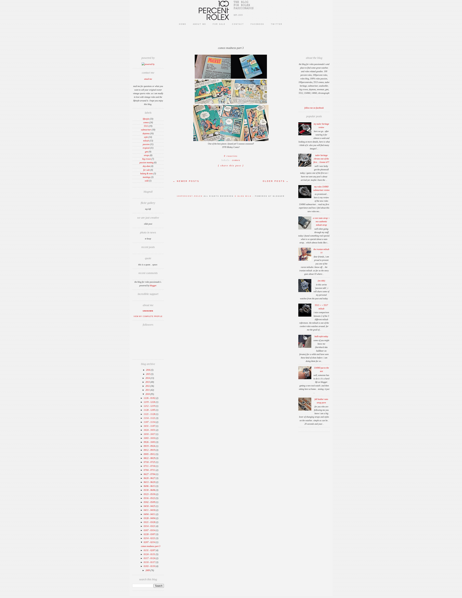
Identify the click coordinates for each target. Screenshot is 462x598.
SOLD (146, 180)
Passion (146, 144)
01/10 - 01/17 (150, 562)
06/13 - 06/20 (150, 482)
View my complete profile (148, 316)
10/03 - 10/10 (150, 438)
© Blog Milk (244, 196)
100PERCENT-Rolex (190, 196)
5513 (146, 126)
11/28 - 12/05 (150, 410)
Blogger (153, 285)
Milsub (146, 140)
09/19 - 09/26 (150, 446)
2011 (147, 390)
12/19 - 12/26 (150, 402)
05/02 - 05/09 (150, 502)
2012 (147, 386)
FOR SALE (219, 24)
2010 (147, 394)
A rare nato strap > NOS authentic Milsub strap (321, 221)
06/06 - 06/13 (150, 486)
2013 (147, 382)
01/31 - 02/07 (150, 550)
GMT (146, 151)
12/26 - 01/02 (150, 398)
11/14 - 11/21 (150, 418)
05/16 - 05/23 (150, 498)
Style (146, 137)
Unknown (148, 311)
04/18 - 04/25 (150, 506)
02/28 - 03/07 (150, 534)
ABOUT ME (199, 24)
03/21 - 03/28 (150, 522)
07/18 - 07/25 (150, 462)
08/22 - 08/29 (150, 458)
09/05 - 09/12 (150, 454)
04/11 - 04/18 (150, 510)
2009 (147, 570)
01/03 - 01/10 (150, 566)
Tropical (146, 148)
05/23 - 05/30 (150, 494)
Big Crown (146, 159)
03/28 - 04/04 (150, 518)
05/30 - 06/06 (150, 490)
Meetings (146, 177)
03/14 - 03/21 (150, 526)
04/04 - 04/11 (150, 514)
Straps (146, 155)
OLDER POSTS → (276, 181)
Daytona (146, 133)
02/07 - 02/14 (150, 542)
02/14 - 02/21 (150, 538)
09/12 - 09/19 (150, 450)
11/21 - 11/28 (150, 414)
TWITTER (276, 24)
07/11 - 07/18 (150, 466)
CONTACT (238, 24)
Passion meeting (146, 162)
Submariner (146, 129)
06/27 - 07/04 (150, 474)
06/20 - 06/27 (150, 478)
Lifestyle (146, 119)
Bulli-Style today (321, 336)
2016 (148, 370)
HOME (182, 24)
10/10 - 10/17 (150, 434)
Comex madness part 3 (150, 546)
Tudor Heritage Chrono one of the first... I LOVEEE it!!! (321, 158)
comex (146, 122)
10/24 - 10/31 (150, 430)
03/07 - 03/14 (150, 530)
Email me (148, 79)
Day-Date (146, 166)
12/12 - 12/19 (150, 406)
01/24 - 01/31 (150, 554)
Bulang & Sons (146, 173)
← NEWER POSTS (186, 181)
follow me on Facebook (314, 108)
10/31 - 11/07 (150, 426)
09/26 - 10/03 (150, 442)
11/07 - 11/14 (150, 422)
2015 (148, 374)
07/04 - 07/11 (150, 470)
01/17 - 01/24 (150, 558)
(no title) (321, 280)
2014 (147, 378)
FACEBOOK (257, 24)
